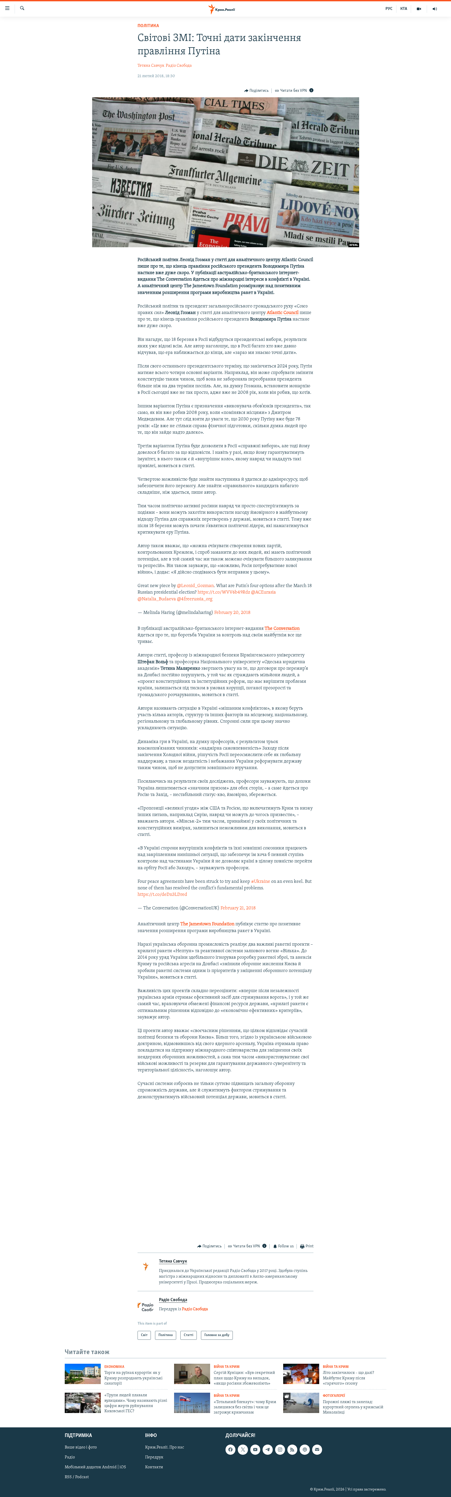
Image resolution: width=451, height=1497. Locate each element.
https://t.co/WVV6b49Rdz (224, 592)
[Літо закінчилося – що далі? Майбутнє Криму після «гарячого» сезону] (301, 1374)
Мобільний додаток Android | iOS (95, 1467)
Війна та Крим (227, 1367)
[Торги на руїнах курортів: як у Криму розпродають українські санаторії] (83, 1374)
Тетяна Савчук (151, 66)
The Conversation (282, 628)
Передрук (154, 1457)
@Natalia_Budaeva (157, 599)
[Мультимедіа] (419, 9)
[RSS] (292, 1449)
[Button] (256, 90)
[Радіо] (435, 9)
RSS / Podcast (77, 1477)
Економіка (114, 1367)
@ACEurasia (263, 592)
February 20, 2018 (232, 613)
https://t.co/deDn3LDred (162, 894)
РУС (389, 9)
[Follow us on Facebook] (230, 1449)
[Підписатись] (317, 1449)
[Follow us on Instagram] (280, 1449)
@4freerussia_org (194, 599)
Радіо (70, 1457)
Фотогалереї (334, 1396)
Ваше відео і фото (81, 1447)
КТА (403, 9)
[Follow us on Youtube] (255, 1449)
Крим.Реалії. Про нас (164, 1447)
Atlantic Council (283, 313)
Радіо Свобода (179, 66)
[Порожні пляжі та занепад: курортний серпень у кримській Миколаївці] (301, 1403)
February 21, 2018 (238, 908)
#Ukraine (260, 881)
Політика (148, 26)
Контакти (154, 1467)
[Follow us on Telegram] (267, 1449)
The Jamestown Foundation (207, 924)
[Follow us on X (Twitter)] (243, 1449)
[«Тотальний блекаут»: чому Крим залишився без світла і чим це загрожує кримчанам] (192, 1403)
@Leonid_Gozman (195, 586)
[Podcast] (305, 1449)
